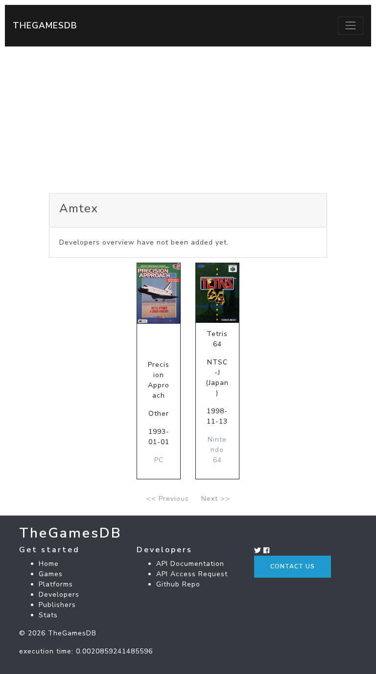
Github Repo (178, 584)
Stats (48, 615)
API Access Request (192, 574)
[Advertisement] (188, 119)
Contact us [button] (292, 566)
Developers (59, 594)
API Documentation (190, 563)
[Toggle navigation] (350, 25)
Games (51, 574)
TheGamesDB (45, 25)
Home (49, 563)
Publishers (57, 604)
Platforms (56, 584)
